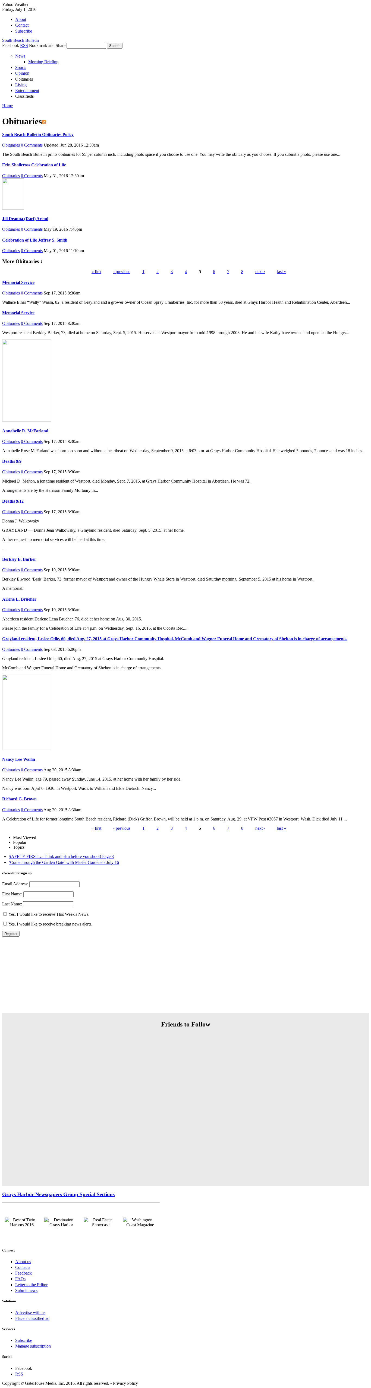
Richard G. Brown (19, 799)
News (20, 56)
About (20, 19)
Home (7, 105)
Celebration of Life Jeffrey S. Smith (34, 240)
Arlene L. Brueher (19, 599)
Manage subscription (33, 1346)
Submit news (26, 1290)
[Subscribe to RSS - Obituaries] (44, 121)
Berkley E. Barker (19, 559)
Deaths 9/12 (13, 501)
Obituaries (24, 79)
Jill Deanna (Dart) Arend (25, 218)
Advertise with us (30, 1312)
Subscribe (23, 31)
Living (21, 85)
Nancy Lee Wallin (18, 759)
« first (96, 271)
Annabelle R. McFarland (25, 431)
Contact (22, 25)
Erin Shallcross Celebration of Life (34, 165)
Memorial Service (18, 282)
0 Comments (32, 145)
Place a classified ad (32, 1318)
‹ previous (121, 271)
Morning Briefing (43, 61)
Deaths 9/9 (11, 461)
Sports (20, 67)
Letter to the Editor (31, 1284)
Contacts (22, 1267)
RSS (24, 45)
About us (23, 1261)
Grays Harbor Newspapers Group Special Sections (58, 1194)
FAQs (20, 1278)
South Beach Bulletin (20, 40)
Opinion (22, 73)
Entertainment (27, 90)
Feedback (23, 1273)
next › (260, 271)
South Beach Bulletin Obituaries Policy (38, 134)
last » (281, 271)
